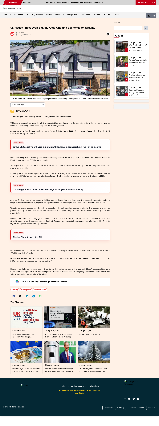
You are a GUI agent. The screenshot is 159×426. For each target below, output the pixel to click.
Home (6, 15)
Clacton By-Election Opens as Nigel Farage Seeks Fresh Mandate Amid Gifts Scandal (59, 371)
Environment (85, 15)
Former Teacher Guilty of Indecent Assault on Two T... (138, 62)
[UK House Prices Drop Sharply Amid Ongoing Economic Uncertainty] (13, 294)
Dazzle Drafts (19, 15)
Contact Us (108, 408)
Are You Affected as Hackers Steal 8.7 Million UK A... (137, 77)
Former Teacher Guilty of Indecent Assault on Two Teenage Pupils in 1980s (65, 2)
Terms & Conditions (136, 408)
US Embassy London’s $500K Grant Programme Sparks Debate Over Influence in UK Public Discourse (93, 371)
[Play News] (108, 34)
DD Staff (21, 33)
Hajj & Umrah (37, 15)
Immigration (72, 15)
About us (151, 408)
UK (28, 15)
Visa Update (59, 15)
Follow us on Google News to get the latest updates (44, 282)
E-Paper (116, 15)
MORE (105, 15)
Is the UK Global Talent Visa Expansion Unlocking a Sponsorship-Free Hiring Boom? (25, 337)
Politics (49, 15)
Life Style (96, 15)
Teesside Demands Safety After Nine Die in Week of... (137, 92)
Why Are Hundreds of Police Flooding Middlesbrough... (138, 47)
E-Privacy (120, 408)
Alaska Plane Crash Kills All (89, 334)
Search (117, 22)
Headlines (13, 2)
